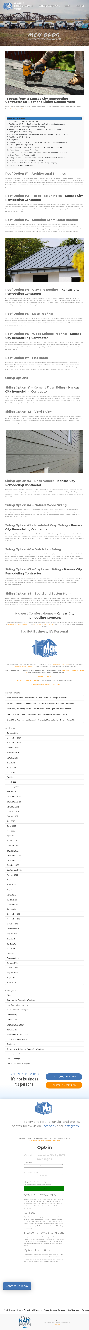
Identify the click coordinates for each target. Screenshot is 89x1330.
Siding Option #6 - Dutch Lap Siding (23, 155)
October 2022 (13, 865)
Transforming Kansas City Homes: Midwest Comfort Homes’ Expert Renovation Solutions (39, 709)
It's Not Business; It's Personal (21, 165)
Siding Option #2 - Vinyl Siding (21, 145)
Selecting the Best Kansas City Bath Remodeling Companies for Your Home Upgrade (37, 714)
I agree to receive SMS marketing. (36, 1182)
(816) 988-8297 (34, 1140)
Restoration (12, 1029)
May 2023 (11, 831)
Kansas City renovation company (43, 624)
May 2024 (11, 772)
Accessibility (57, 1324)
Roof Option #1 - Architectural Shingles (23, 121)
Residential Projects (15, 1024)
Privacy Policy (56, 1320)
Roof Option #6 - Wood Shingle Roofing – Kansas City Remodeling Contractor (38, 134)
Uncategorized (13, 1054)
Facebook (49, 1126)
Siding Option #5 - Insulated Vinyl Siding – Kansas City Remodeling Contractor (39, 153)
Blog (9, 995)
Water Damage (13, 1059)
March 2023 (12, 841)
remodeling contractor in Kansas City (18, 624)
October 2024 (13, 748)
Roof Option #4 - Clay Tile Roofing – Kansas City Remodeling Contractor (36, 129)
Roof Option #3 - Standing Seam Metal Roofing (27, 127)
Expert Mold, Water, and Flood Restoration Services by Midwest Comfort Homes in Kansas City (41, 720)
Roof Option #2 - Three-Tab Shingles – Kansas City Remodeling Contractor (37, 124)
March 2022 (12, 899)
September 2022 (14, 870)
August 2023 (12, 816)
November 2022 (14, 860)
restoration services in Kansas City (25, 666)
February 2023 (13, 845)
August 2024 (12, 757)
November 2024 (14, 743)
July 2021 (11, 938)
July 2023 (11, 821)
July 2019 (11, 978)
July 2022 (11, 880)
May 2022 (11, 890)
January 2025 (12, 733)
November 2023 (14, 801)
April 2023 (11, 836)
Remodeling (12, 1015)
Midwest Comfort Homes (60, 664)
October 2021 (12, 924)
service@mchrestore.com (50, 1140)
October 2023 (13, 806)
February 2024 (13, 787)
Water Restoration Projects (18, 1064)
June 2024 (11, 767)
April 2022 (11, 894)
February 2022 (13, 904)
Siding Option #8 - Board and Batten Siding (26, 160)
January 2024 (13, 792)
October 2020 (13, 968)
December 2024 (14, 738)
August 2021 (12, 934)
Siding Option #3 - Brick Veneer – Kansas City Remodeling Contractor (35, 147)
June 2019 (11, 983)
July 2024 (11, 762)
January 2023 (12, 850)
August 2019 (12, 973)
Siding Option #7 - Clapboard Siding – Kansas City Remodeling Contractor (37, 158)
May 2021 (11, 948)
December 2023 (14, 797)
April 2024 (11, 777)
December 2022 (14, 855)
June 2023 (11, 826)
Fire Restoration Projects (17, 1005)
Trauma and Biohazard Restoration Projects (25, 1049)
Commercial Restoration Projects (21, 1000)
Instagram (71, 1126)
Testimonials (12, 1044)
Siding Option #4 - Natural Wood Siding (24, 150)
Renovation (12, 1020)
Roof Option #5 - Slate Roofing (20, 132)
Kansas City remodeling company (20, 109)
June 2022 (11, 885)
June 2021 (11, 943)
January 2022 (12, 909)
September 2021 (14, 929)
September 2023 (14, 811)
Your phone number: (32, 1172)
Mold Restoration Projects (18, 1010)
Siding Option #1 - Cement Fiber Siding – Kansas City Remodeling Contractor (38, 142)
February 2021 (13, 958)
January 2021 (12, 963)
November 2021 (14, 919)
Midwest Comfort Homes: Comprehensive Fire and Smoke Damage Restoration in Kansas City (40, 703)
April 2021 (11, 953)
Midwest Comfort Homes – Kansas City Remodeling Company (33, 163)
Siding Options (14, 140)
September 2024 (14, 753)
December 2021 (14, 914)
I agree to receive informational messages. (39, 1184)
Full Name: (28, 1163)
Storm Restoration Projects (18, 1039)
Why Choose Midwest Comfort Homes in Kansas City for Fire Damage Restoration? (37, 698)
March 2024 (12, 782)
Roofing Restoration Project (19, 1034)
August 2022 (12, 875)
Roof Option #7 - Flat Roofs (19, 137)
